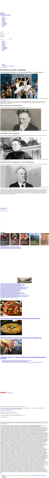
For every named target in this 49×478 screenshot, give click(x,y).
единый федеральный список (36, 425)
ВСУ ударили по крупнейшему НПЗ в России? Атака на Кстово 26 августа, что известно (16, 360)
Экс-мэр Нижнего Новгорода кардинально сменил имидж (10, 248)
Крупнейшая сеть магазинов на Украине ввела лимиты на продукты (12, 284)
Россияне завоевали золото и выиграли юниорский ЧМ (10, 247)
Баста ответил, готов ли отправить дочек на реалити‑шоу (10, 286)
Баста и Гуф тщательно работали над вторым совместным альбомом (12, 285)
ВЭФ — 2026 (2, 13)
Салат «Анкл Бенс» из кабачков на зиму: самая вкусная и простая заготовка (20, 318)
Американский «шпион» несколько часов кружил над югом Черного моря (13, 293)
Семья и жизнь (2, 316)
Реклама (11, 392)
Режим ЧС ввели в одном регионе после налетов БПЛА (10, 289)
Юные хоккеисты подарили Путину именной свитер (10, 294)
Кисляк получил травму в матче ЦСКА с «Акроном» (10, 246)
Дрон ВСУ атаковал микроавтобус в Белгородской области (11, 290)
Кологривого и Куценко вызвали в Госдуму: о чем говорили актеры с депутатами (14, 295)
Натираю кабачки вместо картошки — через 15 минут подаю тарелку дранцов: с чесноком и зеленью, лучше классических (22, 362)
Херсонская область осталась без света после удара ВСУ (10, 283)
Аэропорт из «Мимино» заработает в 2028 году (9, 297)
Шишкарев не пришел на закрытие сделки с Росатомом (10, 292)
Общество (2, 355)
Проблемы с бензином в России (5, 15)
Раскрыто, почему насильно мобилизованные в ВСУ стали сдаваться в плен (13, 288)
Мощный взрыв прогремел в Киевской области (9, 291)
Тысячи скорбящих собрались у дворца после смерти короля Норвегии (12, 287)
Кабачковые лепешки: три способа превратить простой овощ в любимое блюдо (21, 337)
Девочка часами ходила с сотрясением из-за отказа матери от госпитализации (14, 296)
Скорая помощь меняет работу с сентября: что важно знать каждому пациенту (15, 361)
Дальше (1, 299)
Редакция (8, 392)
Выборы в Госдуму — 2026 (4, 14)
